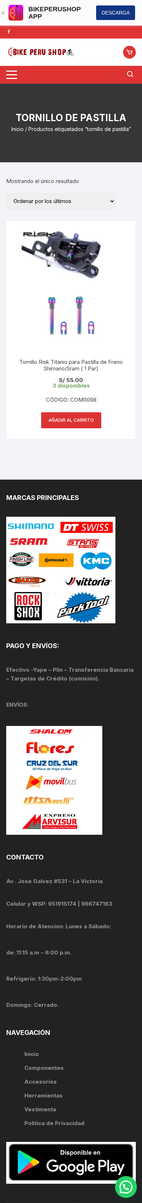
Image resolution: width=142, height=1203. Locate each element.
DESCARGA (116, 13)
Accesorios (40, 1081)
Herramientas (44, 1095)
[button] (126, 1187)
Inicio (17, 129)
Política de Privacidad (54, 1123)
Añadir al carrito (71, 420)
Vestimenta (40, 1109)
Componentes (44, 1067)
